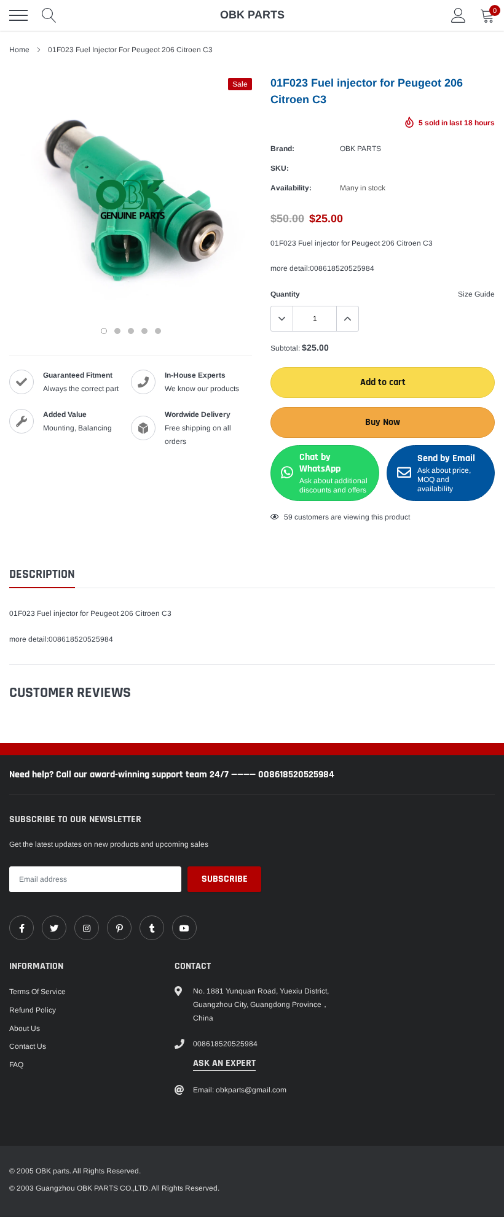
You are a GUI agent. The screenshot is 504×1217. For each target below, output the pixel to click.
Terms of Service (37, 991)
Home (19, 49)
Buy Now (382, 422)
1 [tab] (104, 331)
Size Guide (476, 294)
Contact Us (27, 1046)
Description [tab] (42, 574)
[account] (458, 15)
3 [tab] (131, 331)
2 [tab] (117, 331)
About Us (24, 1028)
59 (288, 517)
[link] (21, 928)
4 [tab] (144, 331)
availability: (291, 188)
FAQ (16, 1064)
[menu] (18, 15)
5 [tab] (158, 331)
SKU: (279, 168)
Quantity (285, 294)
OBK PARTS (360, 148)
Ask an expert (224, 1063)
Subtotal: (285, 348)
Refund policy (32, 1010)
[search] (49, 15)
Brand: (282, 148)
